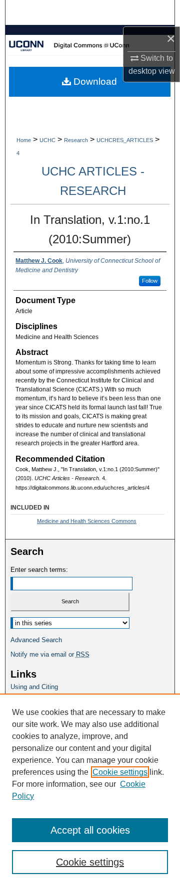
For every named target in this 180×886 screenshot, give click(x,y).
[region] (90, 790)
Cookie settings (120, 772)
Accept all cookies (90, 830)
